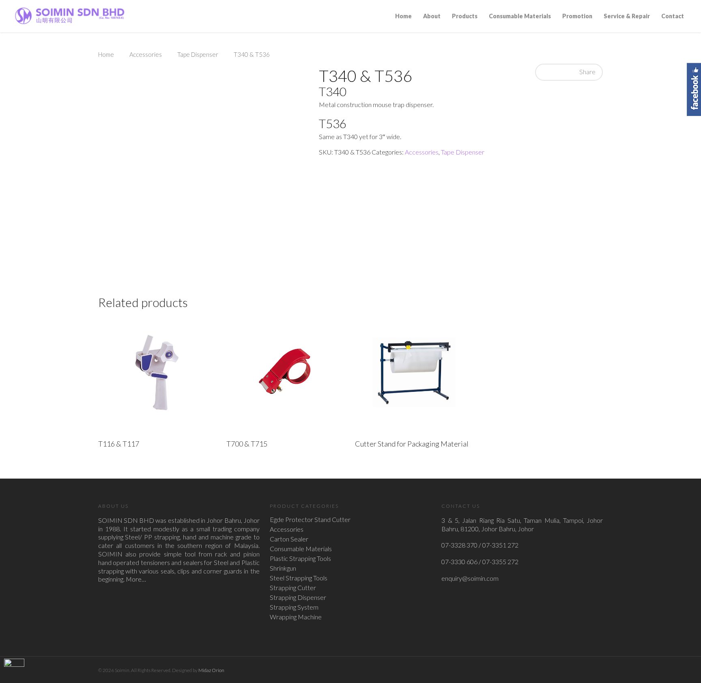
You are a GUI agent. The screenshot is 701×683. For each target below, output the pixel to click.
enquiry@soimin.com (470, 578)
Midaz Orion (211, 670)
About (432, 16)
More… (136, 579)
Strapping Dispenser (298, 597)
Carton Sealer (289, 539)
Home (403, 16)
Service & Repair (627, 16)
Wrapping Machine (296, 617)
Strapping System (294, 607)
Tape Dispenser (197, 54)
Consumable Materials (520, 16)
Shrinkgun (283, 568)
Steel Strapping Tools (298, 578)
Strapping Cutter (293, 587)
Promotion (577, 16)
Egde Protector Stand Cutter (310, 519)
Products (464, 16)
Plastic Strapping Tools (300, 558)
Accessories (145, 54)
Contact (672, 16)
